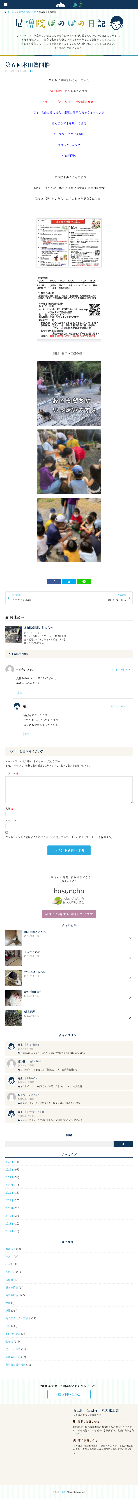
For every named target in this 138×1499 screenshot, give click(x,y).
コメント (12, 773)
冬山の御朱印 (33, 1044)
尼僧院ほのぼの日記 (26, 12)
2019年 (9, 1215)
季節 (7, 1310)
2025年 (9, 1169)
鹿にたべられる (116, 598)
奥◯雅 (21, 1061)
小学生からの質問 (35, 1111)
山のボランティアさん (18, 1318)
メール (10, 820)
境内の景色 (11, 1295)
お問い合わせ (71, 1394)
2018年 (9, 1223)
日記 (7, 1326)
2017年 (9, 1231)
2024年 (9, 1177)
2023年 (9, 1184)
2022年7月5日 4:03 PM (122, 669)
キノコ (9, 1256)
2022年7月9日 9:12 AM (122, 706)
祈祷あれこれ (12, 1357)
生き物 (9, 1341)
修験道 (9, 1279)
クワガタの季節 (21, 598)
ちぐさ (21, 1095)
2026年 (9, 1161)
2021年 (9, 1200)
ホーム (10, 12)
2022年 (9, 1192)
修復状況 (10, 1272)
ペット (9, 1264)
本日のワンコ (12, 1333)
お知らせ (10, 1249)
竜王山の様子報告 (15, 1364)
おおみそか (32, 1078)
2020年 (9, 1208)
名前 (9, 808)
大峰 (7, 1303)
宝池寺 (63, 1491)
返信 (19, 692)
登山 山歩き (12, 1349)
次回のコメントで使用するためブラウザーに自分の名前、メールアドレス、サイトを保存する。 (59, 837)
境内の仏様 (11, 1287)
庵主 (20, 1044)
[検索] (123, 1144)
